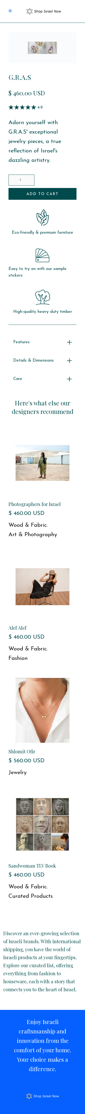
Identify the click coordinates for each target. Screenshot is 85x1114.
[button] (12, 11)
